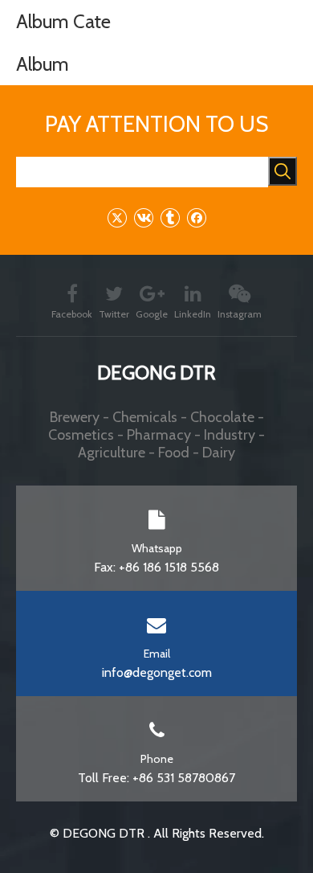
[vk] (143, 217)
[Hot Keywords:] (282, 171)
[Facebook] (196, 217)
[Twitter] (117, 217)
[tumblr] (170, 217)
